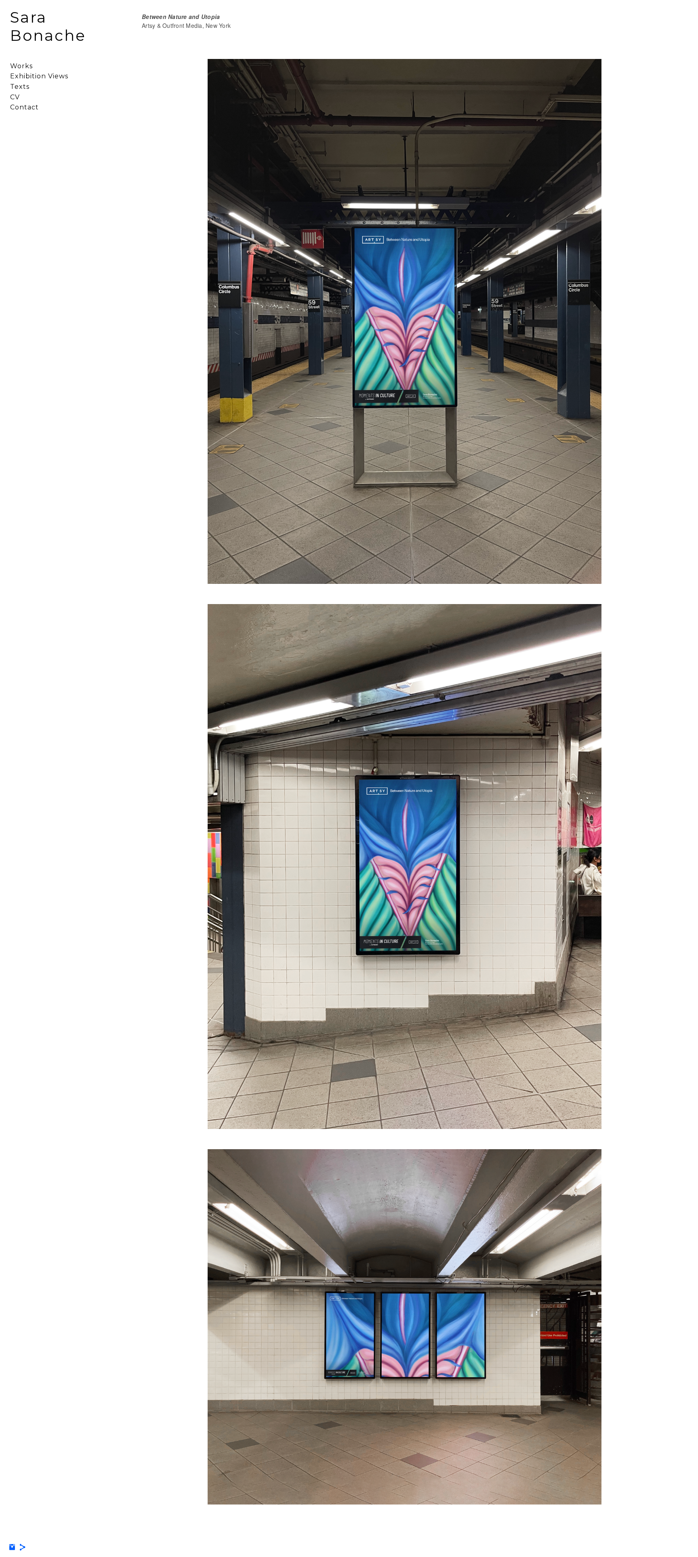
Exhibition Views (39, 76)
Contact (24, 107)
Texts (19, 86)
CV (15, 97)
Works (21, 66)
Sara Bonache (48, 26)
